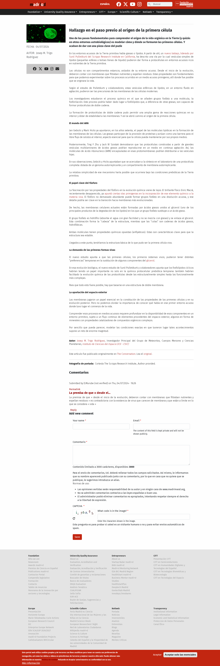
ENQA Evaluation (78, 584)
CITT (156, 556)
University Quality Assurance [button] (59, 11)
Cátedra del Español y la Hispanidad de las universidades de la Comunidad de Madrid (89, 643)
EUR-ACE (74, 596)
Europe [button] (112, 11)
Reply (73, 409)
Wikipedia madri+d (79, 630)
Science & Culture (78, 633)
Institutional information (165, 611)
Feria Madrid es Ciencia (81, 611)
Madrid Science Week (80, 621)
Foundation (33, 556)
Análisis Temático (78, 587)
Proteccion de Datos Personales (169, 621)
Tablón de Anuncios (37, 587)
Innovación (33, 633)
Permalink (74, 389)
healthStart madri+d (121, 574)
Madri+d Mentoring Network (125, 568)
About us (74, 559)
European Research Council (41, 621)
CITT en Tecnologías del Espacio (169, 578)
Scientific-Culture (78, 608)
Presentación (34, 611)
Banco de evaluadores (80, 581)
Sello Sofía (75, 593)
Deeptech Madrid (120, 587)
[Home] (37, 4)
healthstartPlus (119, 584)
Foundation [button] (34, 11)
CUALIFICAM (75, 590)
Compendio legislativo (39, 578)
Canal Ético (159, 624)
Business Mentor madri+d (124, 578)
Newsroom (33, 562)
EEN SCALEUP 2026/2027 (39, 630)
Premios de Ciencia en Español (43, 568)
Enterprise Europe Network (41, 627)
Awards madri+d (36, 565)
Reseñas (116, 633)
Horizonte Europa (36, 615)
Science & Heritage (79, 637)
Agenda (115, 630)
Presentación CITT (162, 559)
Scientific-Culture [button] (129, 11)
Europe (31, 608)
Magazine (116, 637)
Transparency (160, 608)
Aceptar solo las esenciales (180, 654)
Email (136, 420)
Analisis (115, 621)
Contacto (32, 584)
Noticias (116, 615)
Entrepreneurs (119, 556)
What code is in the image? (112, 510)
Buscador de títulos (79, 578)
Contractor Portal (36, 574)
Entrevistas (117, 624)
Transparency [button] (163, 11)
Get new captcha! (74, 518)
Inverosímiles (118, 618)
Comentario (79, 442)
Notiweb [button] (147, 11)
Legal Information (162, 615)
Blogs (114, 627)
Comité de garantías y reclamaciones (88, 574)
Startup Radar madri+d (122, 562)
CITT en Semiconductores (166, 562)
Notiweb (116, 608)
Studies (115, 581)
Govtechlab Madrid (121, 590)
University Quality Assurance (84, 556)
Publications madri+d (38, 571)
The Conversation (126, 353)
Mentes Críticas (119, 640)
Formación (33, 581)
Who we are (34, 559)
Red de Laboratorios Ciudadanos (85, 627)
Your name (78, 420)
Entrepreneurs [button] (87, 11)
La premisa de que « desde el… (89, 393)
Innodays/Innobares (121, 593)
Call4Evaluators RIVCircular (41, 640)
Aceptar (157, 654)
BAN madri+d (118, 565)
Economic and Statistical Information (171, 618)
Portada (115, 611)
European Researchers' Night (84, 624)
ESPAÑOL (105, 4)
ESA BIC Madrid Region (122, 571)
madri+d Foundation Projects (42, 637)
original (148, 353)
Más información (31, 663)
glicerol (150, 260)
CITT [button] (101, 11)
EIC (29, 624)
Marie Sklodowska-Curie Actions (43, 618)
